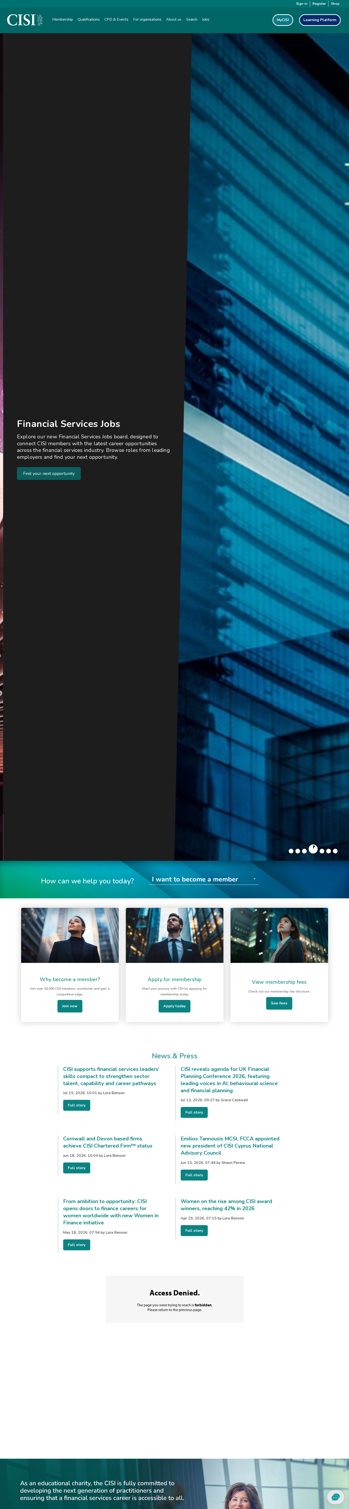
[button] (291, 851)
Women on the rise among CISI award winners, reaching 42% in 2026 (226, 1205)
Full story (76, 1105)
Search (191, 19)
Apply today (174, 1006)
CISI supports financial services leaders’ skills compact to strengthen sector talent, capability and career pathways (111, 1076)
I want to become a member (195, 879)
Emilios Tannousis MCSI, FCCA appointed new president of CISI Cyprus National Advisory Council (230, 1146)
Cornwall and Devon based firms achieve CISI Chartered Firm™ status (107, 1142)
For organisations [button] (147, 19)
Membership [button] (62, 19)
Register (319, 3)
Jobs (205, 19)
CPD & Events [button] (116, 19)
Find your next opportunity (45, 473)
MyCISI (283, 20)
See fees (279, 1003)
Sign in (301, 3)
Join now (70, 1006)
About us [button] (173, 19)
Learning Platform (319, 20)
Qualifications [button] (89, 19)
